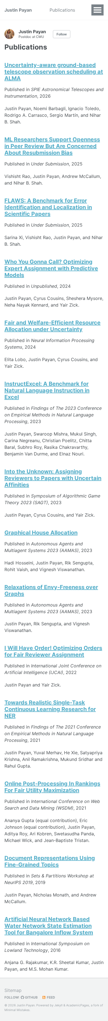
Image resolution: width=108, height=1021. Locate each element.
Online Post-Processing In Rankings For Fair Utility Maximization (52, 787)
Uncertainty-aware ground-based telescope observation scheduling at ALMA (53, 72)
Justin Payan (18, 10)
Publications (62, 10)
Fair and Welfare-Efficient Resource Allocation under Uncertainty (52, 326)
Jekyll (58, 1005)
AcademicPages (77, 1005)
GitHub (31, 997)
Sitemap (13, 990)
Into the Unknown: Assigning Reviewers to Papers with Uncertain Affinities (52, 478)
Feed (50, 997)
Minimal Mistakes (17, 1010)
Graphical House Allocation (41, 532)
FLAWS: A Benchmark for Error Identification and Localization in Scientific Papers (48, 207)
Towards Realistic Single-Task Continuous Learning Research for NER (50, 709)
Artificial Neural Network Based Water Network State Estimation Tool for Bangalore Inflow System (48, 926)
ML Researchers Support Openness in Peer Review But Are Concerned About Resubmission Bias (52, 146)
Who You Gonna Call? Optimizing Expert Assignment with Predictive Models (51, 268)
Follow (61, 34)
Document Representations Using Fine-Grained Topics (49, 861)
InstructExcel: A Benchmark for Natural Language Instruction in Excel (46, 390)
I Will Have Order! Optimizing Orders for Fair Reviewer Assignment (53, 651)
